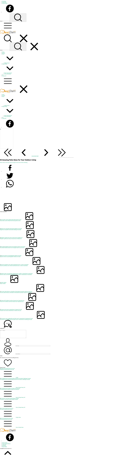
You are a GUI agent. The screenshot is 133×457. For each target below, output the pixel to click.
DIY (24, 387)
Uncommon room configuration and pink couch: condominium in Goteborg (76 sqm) (16, 319)
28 (37, 156)
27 (36, 156)
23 (32, 156)
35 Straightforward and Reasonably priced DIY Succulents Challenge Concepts (15, 379)
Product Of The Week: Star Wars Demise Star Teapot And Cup (11, 301)
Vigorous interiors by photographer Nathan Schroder (10, 256)
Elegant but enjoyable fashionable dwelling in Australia (10, 229)
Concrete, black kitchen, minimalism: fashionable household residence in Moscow (15, 292)
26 (35, 156)
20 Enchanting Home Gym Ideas (6, 419)
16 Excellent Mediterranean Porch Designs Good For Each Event (12, 247)
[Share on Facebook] (10, 171)
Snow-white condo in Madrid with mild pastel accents (10, 220)
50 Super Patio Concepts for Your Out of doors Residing (16, 162)
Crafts (17, 377)
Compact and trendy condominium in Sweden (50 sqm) (10, 310)
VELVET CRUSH (2, 283)
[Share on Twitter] (10, 187)
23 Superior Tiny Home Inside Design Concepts (9, 399)
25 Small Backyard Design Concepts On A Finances (9, 389)
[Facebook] (10, 12)
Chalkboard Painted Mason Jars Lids (7, 369)
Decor (4, 162)
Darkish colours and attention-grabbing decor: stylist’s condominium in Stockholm (16, 274)
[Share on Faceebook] (10, 179)
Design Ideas (20, 387)
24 (33, 156)
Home (1, 162)
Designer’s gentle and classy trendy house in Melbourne (11, 238)
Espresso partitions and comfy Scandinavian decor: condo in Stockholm (14, 265)
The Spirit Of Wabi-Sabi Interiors (6, 409)
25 (34, 156)
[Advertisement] (31, 196)
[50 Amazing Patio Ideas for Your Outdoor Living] (6, 148)
